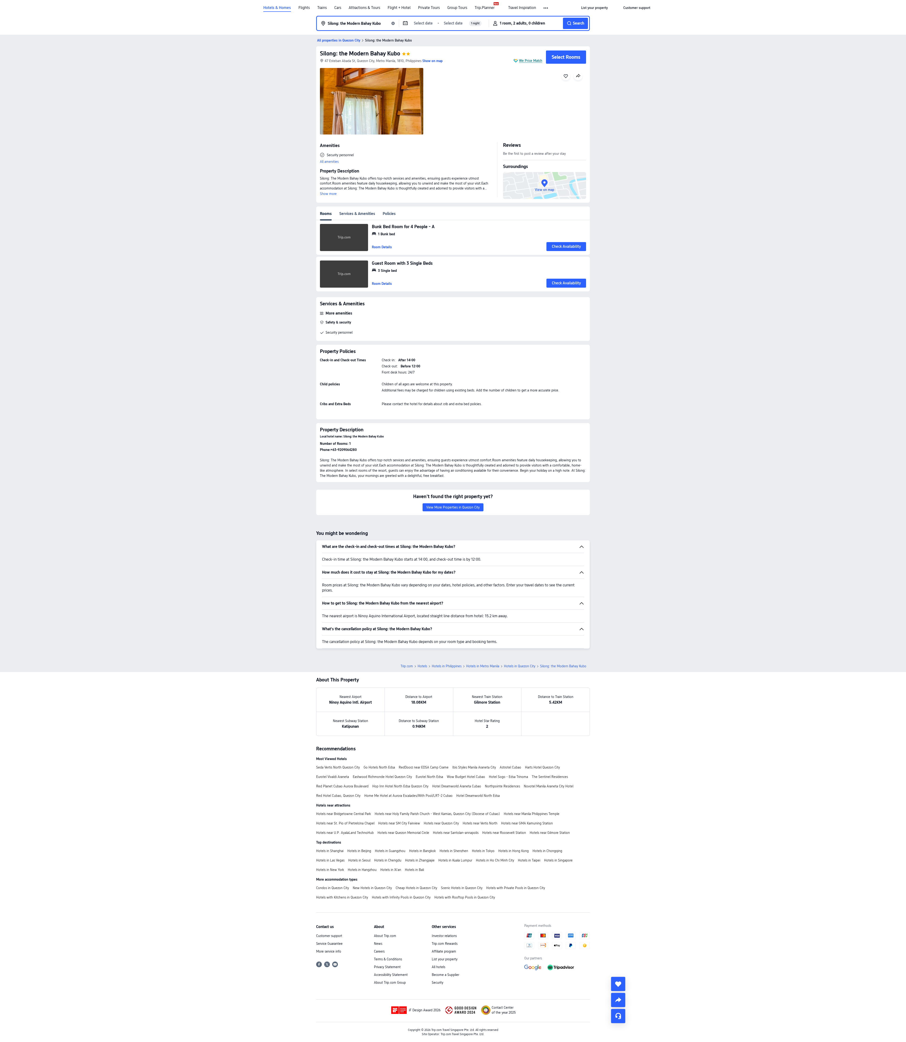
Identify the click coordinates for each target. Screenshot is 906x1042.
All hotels (438, 967)
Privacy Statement (387, 967)
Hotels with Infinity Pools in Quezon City (401, 897)
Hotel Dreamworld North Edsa (478, 796)
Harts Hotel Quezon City (542, 767)
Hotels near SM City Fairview (399, 823)
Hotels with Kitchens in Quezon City (342, 897)
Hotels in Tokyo (483, 851)
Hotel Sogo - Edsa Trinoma (508, 777)
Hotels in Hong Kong (513, 851)
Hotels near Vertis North (480, 823)
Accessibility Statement (391, 975)
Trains (322, 8)
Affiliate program (444, 951)
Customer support (329, 936)
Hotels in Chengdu (387, 860)
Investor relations (444, 936)
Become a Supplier (445, 975)
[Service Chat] (618, 1016)
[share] (618, 1000)
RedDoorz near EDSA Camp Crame (424, 767)
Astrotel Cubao (510, 767)
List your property (444, 959)
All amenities (329, 162)
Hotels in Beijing (359, 851)
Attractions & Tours (364, 8)
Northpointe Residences (502, 786)
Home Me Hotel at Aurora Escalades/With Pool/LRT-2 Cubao (408, 796)
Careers (379, 951)
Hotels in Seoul (359, 860)
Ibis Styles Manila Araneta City (474, 767)
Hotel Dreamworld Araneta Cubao (456, 786)
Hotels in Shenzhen (454, 851)
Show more (328, 194)
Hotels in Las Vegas (330, 860)
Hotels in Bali (414, 870)
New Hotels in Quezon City (372, 888)
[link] (594, 8)
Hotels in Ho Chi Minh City (495, 860)
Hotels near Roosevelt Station (504, 833)
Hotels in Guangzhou (390, 851)
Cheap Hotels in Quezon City (416, 888)
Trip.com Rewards (444, 943)
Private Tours (429, 8)
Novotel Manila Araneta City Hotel (548, 786)
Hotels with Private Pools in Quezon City (515, 888)
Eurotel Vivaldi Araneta (332, 777)
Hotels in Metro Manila (482, 666)
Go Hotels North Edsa (379, 767)
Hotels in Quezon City (519, 666)
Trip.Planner (485, 8)
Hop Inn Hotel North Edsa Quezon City (400, 786)
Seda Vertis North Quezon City (338, 767)
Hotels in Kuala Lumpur (455, 860)
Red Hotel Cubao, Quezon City (338, 796)
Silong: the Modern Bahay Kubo (360, 53)
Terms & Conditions (388, 959)
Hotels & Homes (277, 8)
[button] (546, 8)
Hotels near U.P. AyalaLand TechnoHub (345, 833)
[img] (371, 101)
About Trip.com (385, 936)
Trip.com (407, 666)
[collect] (618, 984)
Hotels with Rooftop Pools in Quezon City (464, 897)
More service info (328, 951)
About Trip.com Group (390, 982)
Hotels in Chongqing (547, 851)
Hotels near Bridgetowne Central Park (343, 814)
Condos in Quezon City (332, 888)
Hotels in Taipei (529, 860)
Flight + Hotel (399, 8)
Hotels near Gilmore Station (550, 833)
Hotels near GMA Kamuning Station (527, 823)
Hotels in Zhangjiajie (420, 860)
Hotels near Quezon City (441, 823)
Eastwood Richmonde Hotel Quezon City (382, 777)
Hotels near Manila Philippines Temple (531, 814)
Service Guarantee (329, 943)
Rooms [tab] (326, 213)
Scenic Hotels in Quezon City (461, 888)
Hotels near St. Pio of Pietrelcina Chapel (345, 823)
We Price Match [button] (530, 61)
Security (437, 982)
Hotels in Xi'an (390, 870)
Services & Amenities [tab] (357, 213)
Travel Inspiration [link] (522, 8)
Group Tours (457, 8)
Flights (304, 8)
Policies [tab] (389, 213)
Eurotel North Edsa (429, 777)
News (378, 943)
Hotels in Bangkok (422, 851)
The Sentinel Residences (550, 777)
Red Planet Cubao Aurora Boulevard (342, 786)
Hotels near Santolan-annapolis (455, 833)
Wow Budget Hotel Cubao (466, 777)
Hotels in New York (330, 870)
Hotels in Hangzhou (362, 870)
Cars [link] (337, 8)
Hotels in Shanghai (330, 851)
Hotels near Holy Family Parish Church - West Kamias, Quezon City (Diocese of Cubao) (437, 814)
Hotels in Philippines (446, 666)
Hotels (422, 666)
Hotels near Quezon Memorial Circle (403, 833)
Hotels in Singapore (558, 860)
